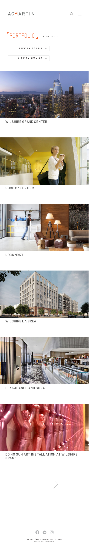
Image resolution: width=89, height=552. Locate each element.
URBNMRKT (14, 255)
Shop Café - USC (19, 188)
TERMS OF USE (39, 541)
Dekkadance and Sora (25, 388)
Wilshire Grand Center (26, 121)
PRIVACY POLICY (50, 541)
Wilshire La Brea (20, 321)
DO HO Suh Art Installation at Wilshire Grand (41, 456)
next (56, 483)
